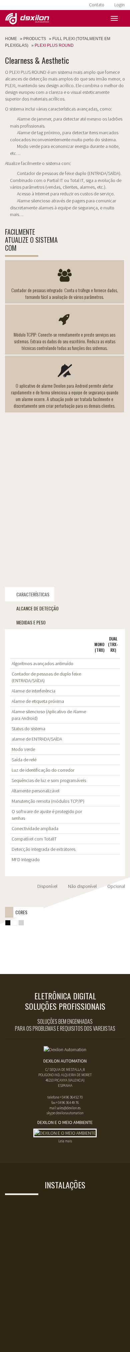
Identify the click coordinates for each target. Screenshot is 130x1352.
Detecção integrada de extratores (43, 849)
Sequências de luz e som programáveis (49, 780)
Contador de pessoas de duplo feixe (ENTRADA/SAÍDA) (46, 677)
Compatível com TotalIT (34, 839)
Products (34, 38)
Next (116, 570)
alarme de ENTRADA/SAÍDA (37, 739)
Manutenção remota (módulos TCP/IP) (48, 801)
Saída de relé (24, 760)
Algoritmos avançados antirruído (42, 663)
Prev (13, 570)
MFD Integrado (26, 859)
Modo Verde (23, 749)
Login (119, 5)
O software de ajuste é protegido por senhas (47, 814)
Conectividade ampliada (35, 828)
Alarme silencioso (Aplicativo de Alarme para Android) (49, 715)
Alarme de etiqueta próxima (38, 701)
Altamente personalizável (35, 791)
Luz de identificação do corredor (43, 770)
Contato (96, 5)
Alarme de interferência (33, 691)
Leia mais (65, 1141)
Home (11, 38)
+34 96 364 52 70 (71, 1097)
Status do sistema (28, 729)
